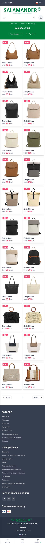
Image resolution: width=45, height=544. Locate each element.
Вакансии (6, 480)
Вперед (36, 397)
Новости (5, 452)
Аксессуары (7, 430)
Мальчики (6, 427)
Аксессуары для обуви (11, 437)
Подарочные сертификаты (13, 483)
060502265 (9, 3)
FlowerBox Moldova (23, 530)
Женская (5, 416)
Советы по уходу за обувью (13, 473)
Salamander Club (9, 466)
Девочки (5, 423)
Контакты (6, 487)
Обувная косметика (10, 434)
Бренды (5, 441)
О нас (4, 462)
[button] (34, 17)
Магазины (6, 476)
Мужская (5, 420)
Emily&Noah (7, 63)
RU (40, 3)
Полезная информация (11, 469)
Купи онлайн (7, 459)
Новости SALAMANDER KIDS (13, 455)
